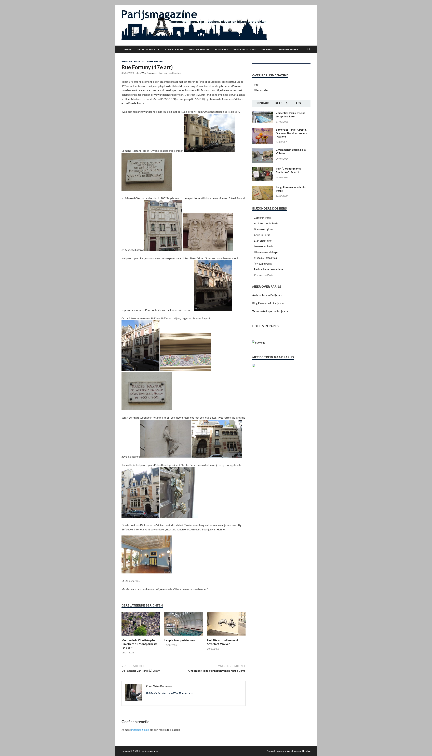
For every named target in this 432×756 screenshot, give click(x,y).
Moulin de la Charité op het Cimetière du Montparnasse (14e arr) (139, 643)
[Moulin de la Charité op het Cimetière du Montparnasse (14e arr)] (141, 624)
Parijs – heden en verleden (269, 269)
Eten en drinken (263, 240)
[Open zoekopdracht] (308, 49)
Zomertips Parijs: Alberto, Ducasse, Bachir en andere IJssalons (291, 133)
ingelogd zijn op (140, 729)
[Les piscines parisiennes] (183, 624)
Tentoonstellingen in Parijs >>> (270, 311)
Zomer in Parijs (263, 217)
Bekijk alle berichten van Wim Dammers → (169, 693)
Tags (297, 103)
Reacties (281, 103)
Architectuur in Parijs (266, 223)
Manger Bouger (199, 49)
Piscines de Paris (263, 275)
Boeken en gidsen (264, 229)
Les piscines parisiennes (179, 640)
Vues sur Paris (174, 49)
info (256, 84)
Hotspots (221, 49)
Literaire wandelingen (266, 252)
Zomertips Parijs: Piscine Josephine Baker (290, 114)
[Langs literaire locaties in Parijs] (262, 187)
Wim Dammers (148, 73)
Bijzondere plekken (152, 61)
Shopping (267, 49)
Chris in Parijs (262, 234)
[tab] (262, 103)
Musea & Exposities (265, 257)
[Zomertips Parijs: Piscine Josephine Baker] (262, 113)
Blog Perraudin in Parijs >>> (268, 303)
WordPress (293, 750)
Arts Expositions (244, 49)
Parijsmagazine (149, 750)
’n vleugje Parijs (263, 263)
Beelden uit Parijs (131, 61)
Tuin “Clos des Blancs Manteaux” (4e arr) (288, 170)
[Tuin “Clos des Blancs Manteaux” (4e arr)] (262, 168)
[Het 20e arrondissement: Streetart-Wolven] (226, 624)
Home (127, 49)
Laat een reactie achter (170, 73)
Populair (262, 103)
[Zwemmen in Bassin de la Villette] (262, 150)
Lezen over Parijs (264, 246)
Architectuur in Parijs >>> (267, 295)
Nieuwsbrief (261, 90)
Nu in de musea (288, 49)
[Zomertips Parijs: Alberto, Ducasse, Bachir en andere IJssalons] (262, 129)
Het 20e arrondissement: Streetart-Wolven (223, 642)
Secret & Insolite (148, 49)
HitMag (306, 750)
